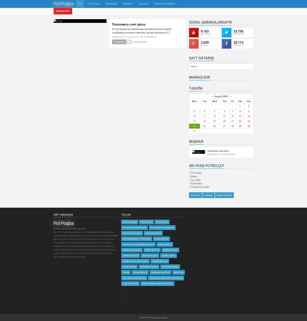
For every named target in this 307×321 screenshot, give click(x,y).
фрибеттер (178, 272)
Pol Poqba (65, 4)
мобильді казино (130, 255)
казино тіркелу (164, 244)
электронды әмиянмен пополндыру (166, 278)
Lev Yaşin (196, 180)
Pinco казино (162, 222)
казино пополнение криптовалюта (138, 244)
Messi (194, 176)
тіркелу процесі (140, 272)
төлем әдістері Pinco (160, 272)
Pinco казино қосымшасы (162, 228)
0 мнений (149, 37)
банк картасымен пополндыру (137, 239)
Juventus (143, 3)
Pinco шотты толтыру (132, 233)
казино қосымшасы (132, 250)
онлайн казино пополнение (135, 261)
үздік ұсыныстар (130, 283)
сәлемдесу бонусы (149, 267)
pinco (63, 256)
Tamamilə (119, 42)
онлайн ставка (129, 267)
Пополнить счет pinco (129, 24)
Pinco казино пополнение (134, 228)
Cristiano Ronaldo (200, 187)
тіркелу (126, 272)
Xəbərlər (127, 3)
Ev (80, 3)
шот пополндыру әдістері (134, 278)
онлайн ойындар (159, 261)
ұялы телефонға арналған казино (157, 283)
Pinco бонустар (130, 222)
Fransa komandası (164, 3)
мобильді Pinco (152, 250)
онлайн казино (168, 255)
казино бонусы (161, 239)
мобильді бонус (170, 250)
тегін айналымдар (170, 267)
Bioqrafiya (111, 3)
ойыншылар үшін (150, 255)
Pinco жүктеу (146, 222)
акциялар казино (153, 233)
